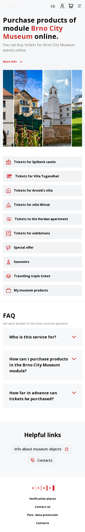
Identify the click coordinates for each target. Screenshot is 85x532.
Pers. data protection (42, 515)
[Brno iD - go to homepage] (10, 6)
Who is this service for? (32, 337)
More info (10, 61)
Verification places (42, 498)
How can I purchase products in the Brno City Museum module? (38, 364)
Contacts (44, 460)
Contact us (42, 507)
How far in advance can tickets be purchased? (33, 395)
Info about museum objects (38, 449)
